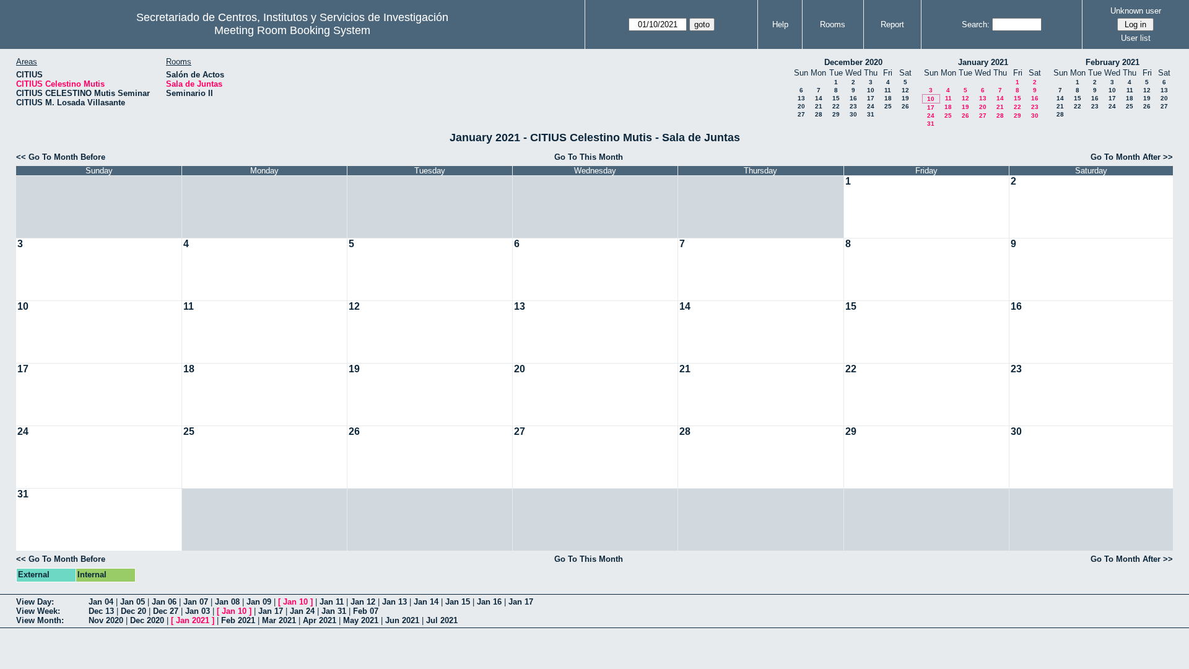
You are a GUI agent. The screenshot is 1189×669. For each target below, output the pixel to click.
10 (870, 90)
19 (905, 98)
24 (870, 106)
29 (836, 114)
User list (1136, 38)
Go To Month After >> (1132, 157)
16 (853, 98)
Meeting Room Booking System (292, 30)
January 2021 (983, 62)
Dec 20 (133, 611)
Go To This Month (588, 157)
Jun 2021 (402, 620)
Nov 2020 (106, 620)
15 (836, 98)
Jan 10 (295, 601)
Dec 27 (165, 611)
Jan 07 (195, 601)
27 (801, 114)
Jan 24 (302, 611)
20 (801, 106)
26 (905, 106)
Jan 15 (457, 601)
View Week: (38, 611)
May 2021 (360, 620)
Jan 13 (394, 601)
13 (801, 98)
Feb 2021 (238, 620)
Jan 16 (489, 601)
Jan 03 (197, 611)
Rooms (832, 24)
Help (780, 24)
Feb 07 (365, 611)
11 (887, 90)
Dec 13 (101, 611)
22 (836, 106)
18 (888, 98)
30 (853, 114)
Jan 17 (520, 601)
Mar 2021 (279, 620)
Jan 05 (132, 601)
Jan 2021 (192, 620)
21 (818, 106)
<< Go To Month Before (60, 157)
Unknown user (1135, 10)
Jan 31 (333, 611)
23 (853, 106)
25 (888, 106)
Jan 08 (227, 601)
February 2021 (1112, 62)
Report (892, 24)
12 (905, 90)
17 (870, 98)
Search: (976, 24)
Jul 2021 (442, 620)
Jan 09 (258, 601)
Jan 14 (426, 601)
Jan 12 (363, 601)
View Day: (35, 601)
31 (870, 114)
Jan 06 (164, 601)
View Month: (40, 620)
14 (818, 98)
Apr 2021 (319, 620)
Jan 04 (101, 601)
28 (818, 114)
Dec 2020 (147, 620)
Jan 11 (332, 601)
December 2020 (853, 62)
